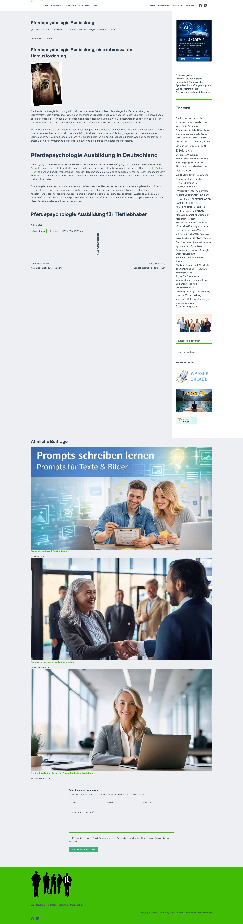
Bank (184, 126)
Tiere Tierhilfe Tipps (72, 231)
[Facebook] (200, 5)
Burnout (204, 134)
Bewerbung (203, 130)
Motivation (203, 226)
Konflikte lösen (193, 203)
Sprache (207, 242)
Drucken (194, 141)
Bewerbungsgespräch (188, 134)
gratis (190, 179)
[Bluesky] (98, 240)
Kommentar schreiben (82, 812)
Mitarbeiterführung (186, 226)
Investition (182, 190)
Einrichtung (191, 146)
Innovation (192, 183)
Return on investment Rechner (193, 92)
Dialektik (203, 138)
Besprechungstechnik (186, 130)
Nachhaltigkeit (183, 230)
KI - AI (179, 199)
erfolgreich (184, 150)
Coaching (186, 137)
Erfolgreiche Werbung (188, 158)
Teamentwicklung (185, 268)
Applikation (182, 118)
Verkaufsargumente (185, 287)
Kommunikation (201, 198)
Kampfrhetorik (203, 191)
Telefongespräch (184, 272)
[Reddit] (98, 253)
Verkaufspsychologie (186, 291)
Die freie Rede (182, 141)
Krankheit (200, 207)
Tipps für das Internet (188, 276)
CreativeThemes (203, 912)
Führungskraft (184, 166)
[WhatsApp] (98, 248)
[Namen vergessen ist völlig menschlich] (121, 609)
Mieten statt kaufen (186, 222)
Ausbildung (38, 231)
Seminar (180, 242)
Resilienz (186, 238)
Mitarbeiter (202, 223)
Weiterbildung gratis (187, 88)
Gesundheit (203, 175)
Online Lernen (191, 234)
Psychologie (205, 234)
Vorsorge (180, 295)
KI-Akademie (164, 5)
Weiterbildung (193, 295)
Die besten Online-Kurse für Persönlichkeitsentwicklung (62, 773)
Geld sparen (183, 170)
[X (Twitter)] (205, 5)
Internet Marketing (186, 186)
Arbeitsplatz (195, 118)
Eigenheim (205, 141)
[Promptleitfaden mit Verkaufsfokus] (121, 498)
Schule (207, 238)
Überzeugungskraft (185, 303)
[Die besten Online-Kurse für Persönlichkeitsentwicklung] (121, 720)
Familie (204, 158)
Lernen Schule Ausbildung (64, 30)
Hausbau (198, 179)
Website (147, 802)
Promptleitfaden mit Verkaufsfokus (50, 551)
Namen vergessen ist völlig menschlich (52, 662)
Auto (178, 126)
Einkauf (180, 146)
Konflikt (180, 202)
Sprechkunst (198, 246)
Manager (180, 215)
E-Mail (110, 802)
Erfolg (202, 145)
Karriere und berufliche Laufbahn (192, 195)
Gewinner (181, 179)
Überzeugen (203, 299)
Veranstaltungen (184, 280)
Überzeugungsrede (186, 306)
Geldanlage (200, 166)
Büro (178, 138)
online (179, 234)
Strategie (204, 250)
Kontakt (190, 5)
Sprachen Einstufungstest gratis (194, 85)
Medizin (191, 219)
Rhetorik (197, 238)
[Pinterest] (98, 242)
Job (192, 190)
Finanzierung (197, 162)
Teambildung (205, 265)
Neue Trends (197, 230)
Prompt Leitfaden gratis (189, 78)
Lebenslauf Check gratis (189, 82)
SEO (189, 242)
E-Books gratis (184, 75)
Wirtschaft (180, 299)
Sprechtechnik (183, 250)
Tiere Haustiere (85, 30)
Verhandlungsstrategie (187, 284)
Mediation (181, 218)
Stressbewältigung (186, 254)
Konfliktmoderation (185, 207)
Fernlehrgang (183, 162)
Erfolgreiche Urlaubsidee (187, 155)
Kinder (187, 199)
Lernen (54, 231)
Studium (180, 265)
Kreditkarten (188, 211)
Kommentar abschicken (83, 849)
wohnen (191, 299)
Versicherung (203, 291)
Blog (152, 5)
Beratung (193, 126)
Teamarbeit (192, 265)
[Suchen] (211, 6)
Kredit (178, 211)
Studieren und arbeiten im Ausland (190, 259)
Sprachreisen (182, 246)
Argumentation (184, 122)
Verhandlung (200, 280)
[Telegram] (98, 250)
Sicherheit (197, 242)
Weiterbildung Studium (104, 30)
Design (195, 138)
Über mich (178, 5)
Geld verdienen (185, 174)
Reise (178, 238)
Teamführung (201, 269)
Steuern (194, 250)
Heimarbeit (181, 183)
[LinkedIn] (98, 245)
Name (74, 802)
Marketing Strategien (197, 215)
